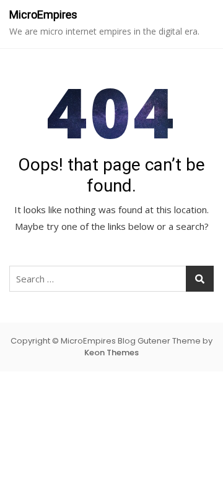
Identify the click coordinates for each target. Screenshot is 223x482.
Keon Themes (111, 352)
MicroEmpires (43, 14)
